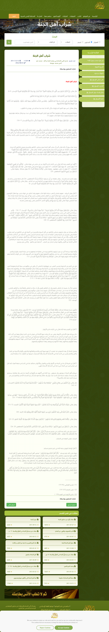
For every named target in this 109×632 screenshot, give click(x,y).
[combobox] (66, 42)
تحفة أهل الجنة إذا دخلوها (66, 578)
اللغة (14, 16)
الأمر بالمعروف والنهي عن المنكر (64, 531)
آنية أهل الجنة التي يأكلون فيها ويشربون (25, 578)
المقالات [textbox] (67, 42)
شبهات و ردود (98, 73)
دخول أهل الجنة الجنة (68, 543)
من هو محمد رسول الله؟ (95, 60)
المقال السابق (71, 505)
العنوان (96, 42)
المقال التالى (11, 505)
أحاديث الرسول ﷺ (97, 86)
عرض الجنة (34, 519)
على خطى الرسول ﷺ (96, 79)
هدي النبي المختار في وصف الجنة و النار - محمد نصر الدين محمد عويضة (52, 61)
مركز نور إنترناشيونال (47, 609)
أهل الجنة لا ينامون (31, 554)
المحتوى (87, 42)
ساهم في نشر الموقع (62, 606)
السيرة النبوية (99, 67)
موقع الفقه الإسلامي (46, 606)
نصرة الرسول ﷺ (98, 99)
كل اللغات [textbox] (52, 42)
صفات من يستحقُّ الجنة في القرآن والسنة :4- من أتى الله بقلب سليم (54, 554)
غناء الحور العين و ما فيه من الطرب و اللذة (24, 543)
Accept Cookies (63, 627)
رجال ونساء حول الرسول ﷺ (94, 92)
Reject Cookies (45, 627)
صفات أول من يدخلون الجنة (66, 519)
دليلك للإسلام (64, 609)
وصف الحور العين (69, 566)
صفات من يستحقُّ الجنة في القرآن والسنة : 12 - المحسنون (20, 566)
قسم (79, 42)
